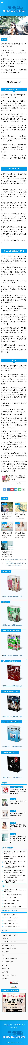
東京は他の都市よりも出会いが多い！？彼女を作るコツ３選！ (18, 826)
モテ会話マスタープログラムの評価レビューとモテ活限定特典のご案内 (14, 871)
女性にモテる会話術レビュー (12, 927)
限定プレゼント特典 (8, 1024)
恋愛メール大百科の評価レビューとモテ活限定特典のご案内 (14, 881)
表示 (19, 82)
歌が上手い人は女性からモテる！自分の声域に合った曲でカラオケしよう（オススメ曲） (7, 554)
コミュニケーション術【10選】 (12, 907)
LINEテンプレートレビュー (11, 917)
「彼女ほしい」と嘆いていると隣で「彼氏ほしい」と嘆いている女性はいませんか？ (7, 535)
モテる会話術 (10, 1026)
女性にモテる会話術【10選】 (12, 900)
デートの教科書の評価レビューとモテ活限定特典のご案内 (14, 866)
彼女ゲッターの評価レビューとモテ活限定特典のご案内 (14, 852)
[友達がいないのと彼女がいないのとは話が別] (16, 489)
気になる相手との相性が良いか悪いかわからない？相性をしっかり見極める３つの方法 (7, 516)
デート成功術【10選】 (10, 897)
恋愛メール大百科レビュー (11, 923)
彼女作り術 (17, 1026)
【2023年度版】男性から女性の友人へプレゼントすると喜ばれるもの (18, 791)
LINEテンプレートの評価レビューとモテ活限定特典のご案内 (14, 862)
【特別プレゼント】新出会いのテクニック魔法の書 (14, 890)
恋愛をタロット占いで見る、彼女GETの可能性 (20, 514)
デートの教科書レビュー (11, 920)
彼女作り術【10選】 (9, 903)
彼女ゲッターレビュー (10, 914)
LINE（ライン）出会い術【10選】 (13, 894)
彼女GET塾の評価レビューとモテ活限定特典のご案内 (14, 857)
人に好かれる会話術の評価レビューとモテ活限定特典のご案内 (14, 876)
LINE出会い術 (17, 1024)
